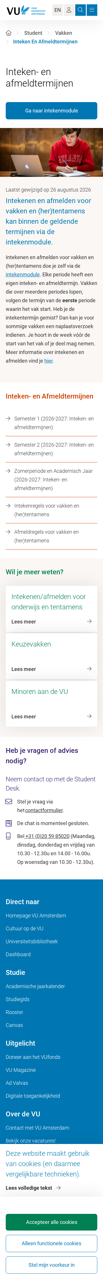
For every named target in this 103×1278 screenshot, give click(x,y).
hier (48, 361)
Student (33, 33)
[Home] (8, 33)
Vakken (63, 33)
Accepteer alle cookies (51, 1222)
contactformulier (44, 810)
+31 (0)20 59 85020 (47, 836)
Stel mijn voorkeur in (52, 1265)
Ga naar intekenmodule (51, 111)
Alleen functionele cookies (51, 1243)
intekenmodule (23, 274)
